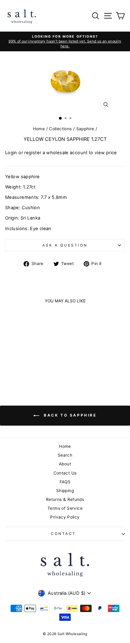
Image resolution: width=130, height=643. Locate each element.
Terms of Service (65, 508)
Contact (63, 534)
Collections (60, 128)
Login (11, 152)
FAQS (65, 481)
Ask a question (64, 245)
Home (39, 128)
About (65, 463)
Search (65, 455)
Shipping (65, 490)
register (32, 152)
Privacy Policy (65, 517)
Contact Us (65, 473)
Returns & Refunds (65, 499)
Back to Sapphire (69, 415)
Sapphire (85, 128)
